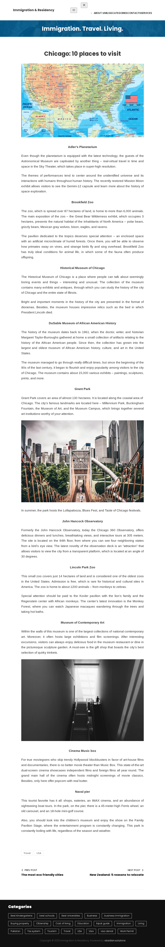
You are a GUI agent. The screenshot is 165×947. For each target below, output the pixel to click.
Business (92, 915)
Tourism (52, 931)
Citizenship (42, 923)
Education (83, 923)
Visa (91, 931)
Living (141, 923)
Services (146, 13)
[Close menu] (84, 5)
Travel (27, 853)
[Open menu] (74, 10)
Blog (109, 13)
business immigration (116, 915)
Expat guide (103, 923)
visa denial (107, 931)
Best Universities (71, 915)
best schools (46, 915)
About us (100, 13)
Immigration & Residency (33, 10)
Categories (119, 13)
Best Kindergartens (21, 915)
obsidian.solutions (115, 940)
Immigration (124, 923)
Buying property (20, 923)
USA (39, 853)
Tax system (33, 931)
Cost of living (63, 923)
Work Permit (127, 931)
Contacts (134, 13)
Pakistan (15, 931)
